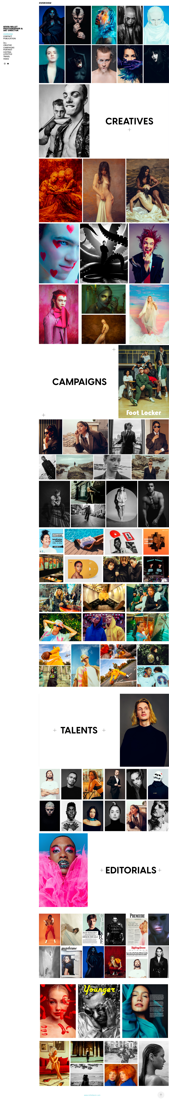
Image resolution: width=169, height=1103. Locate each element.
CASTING (7, 52)
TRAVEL (6, 56)
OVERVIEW (8, 34)
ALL (5, 43)
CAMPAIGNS (8, 47)
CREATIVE (7, 45)
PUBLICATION (9, 38)
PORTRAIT (7, 49)
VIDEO (6, 59)
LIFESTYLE (7, 54)
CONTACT (7, 36)
